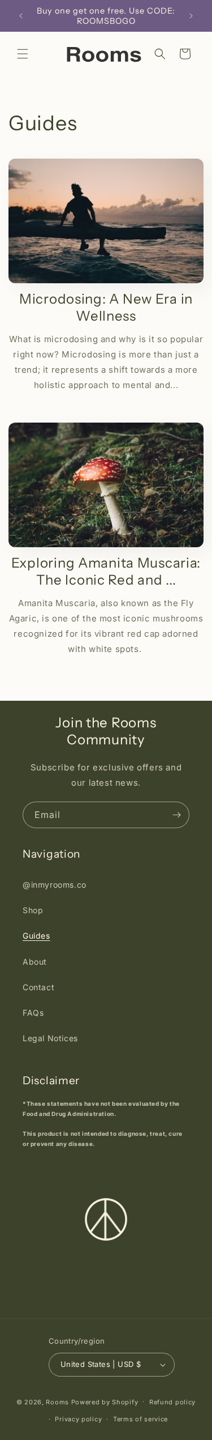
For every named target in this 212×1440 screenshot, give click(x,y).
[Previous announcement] (20, 15)
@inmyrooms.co (54, 884)
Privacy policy (78, 1419)
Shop (33, 910)
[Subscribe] (176, 815)
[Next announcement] (191, 15)
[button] (22, 53)
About (35, 961)
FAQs (33, 1012)
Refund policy (172, 1402)
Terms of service (140, 1419)
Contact (38, 987)
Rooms (57, 1401)
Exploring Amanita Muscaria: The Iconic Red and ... (106, 571)
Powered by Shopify (105, 1401)
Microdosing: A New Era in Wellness (106, 307)
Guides (36, 935)
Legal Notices (50, 1038)
